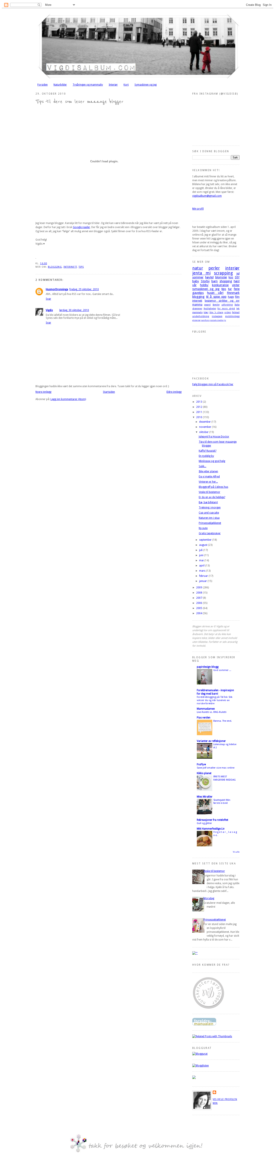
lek (238, 308)
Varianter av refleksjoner (211, 741)
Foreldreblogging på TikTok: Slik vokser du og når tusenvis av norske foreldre (214, 700)
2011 (199, 412)
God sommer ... (222, 670)
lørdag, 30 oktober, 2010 (74, 310)
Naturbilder (60, 84)
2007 (199, 597)
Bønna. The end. (222, 720)
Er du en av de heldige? (212, 497)
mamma (197, 304)
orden (227, 312)
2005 (199, 608)
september (205, 539)
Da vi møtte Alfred (209, 476)
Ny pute (203, 528)
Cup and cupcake (209, 512)
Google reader (81, 227)
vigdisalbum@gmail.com (207, 195)
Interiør (113, 84)
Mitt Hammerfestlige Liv (211, 828)
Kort (126, 84)
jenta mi (201, 273)
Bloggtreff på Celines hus (213, 486)
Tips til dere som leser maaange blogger (79, 101)
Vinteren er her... (208, 481)
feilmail (236, 312)
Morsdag (208, 898)
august (203, 544)
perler (214, 268)
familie (216, 304)
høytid (209, 277)
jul (238, 273)
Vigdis (49, 310)
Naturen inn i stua (209, 517)
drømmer (197, 308)
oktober (204, 432)
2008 (199, 592)
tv (225, 320)
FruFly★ (201, 764)
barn (214, 281)
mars (202, 570)
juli (201, 550)
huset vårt (215, 293)
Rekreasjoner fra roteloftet (212, 819)
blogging (55, 266)
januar (203, 581)
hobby (204, 285)
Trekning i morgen (210, 507)
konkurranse (220, 285)
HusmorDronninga (57, 289)
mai (201, 560)
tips (81, 266)
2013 (199, 401)
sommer (197, 277)
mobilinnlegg (232, 316)
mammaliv (197, 312)
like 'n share (216, 312)
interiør (232, 268)
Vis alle (236, 852)
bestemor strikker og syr (222, 300)
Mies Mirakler (204, 796)
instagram (217, 316)
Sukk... (202, 466)
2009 (199, 587)
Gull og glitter (204, 823)
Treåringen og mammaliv (88, 84)
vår (194, 285)
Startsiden (109, 391)
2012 (199, 406)
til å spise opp (216, 296)
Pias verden (203, 717)
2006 (199, 603)
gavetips (198, 293)
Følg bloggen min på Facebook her (212, 384)
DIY (237, 277)
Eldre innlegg (174, 391)
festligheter (210, 308)
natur (197, 268)
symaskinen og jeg (206, 289)
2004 (199, 613)
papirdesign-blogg (207, 666)
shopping (226, 281)
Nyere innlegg (43, 391)
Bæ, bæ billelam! (208, 502)
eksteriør (196, 320)
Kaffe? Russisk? (207, 450)
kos (231, 277)
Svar (48, 298)
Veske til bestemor (209, 492)
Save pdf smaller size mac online (215, 767)
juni (201, 555)
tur (230, 289)
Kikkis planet (204, 773)
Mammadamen (206, 708)
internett (70, 266)
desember (205, 421)
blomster (221, 277)
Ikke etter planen (208, 471)
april (202, 565)
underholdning (200, 316)
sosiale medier (217, 320)
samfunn (205, 320)
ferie (237, 289)
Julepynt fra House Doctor (214, 436)
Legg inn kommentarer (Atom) (68, 399)
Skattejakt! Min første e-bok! (221, 801)
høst (237, 281)
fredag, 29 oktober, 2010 (84, 289)
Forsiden (42, 84)
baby (195, 281)
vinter (236, 285)
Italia (237, 304)
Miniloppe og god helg (212, 461)
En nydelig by (206, 455)
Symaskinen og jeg (145, 84)
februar (204, 575)
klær (206, 312)
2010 (199, 417)
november (205, 426)
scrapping (223, 273)
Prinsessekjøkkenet (210, 523)
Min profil (198, 208)
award (207, 304)
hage (231, 296)
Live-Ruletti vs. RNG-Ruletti (211, 711)
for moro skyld (226, 308)
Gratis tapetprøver (210, 533)
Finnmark (233, 293)
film (237, 296)
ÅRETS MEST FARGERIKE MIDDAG (224, 778)
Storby (205, 281)
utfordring (227, 304)
